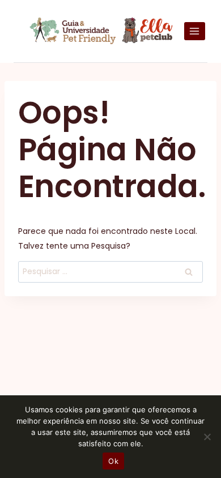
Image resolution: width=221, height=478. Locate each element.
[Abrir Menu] (194, 31)
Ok (113, 461)
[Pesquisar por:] (110, 271)
